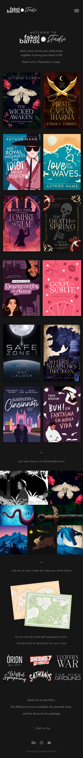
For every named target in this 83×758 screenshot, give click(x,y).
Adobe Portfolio (48, 751)
